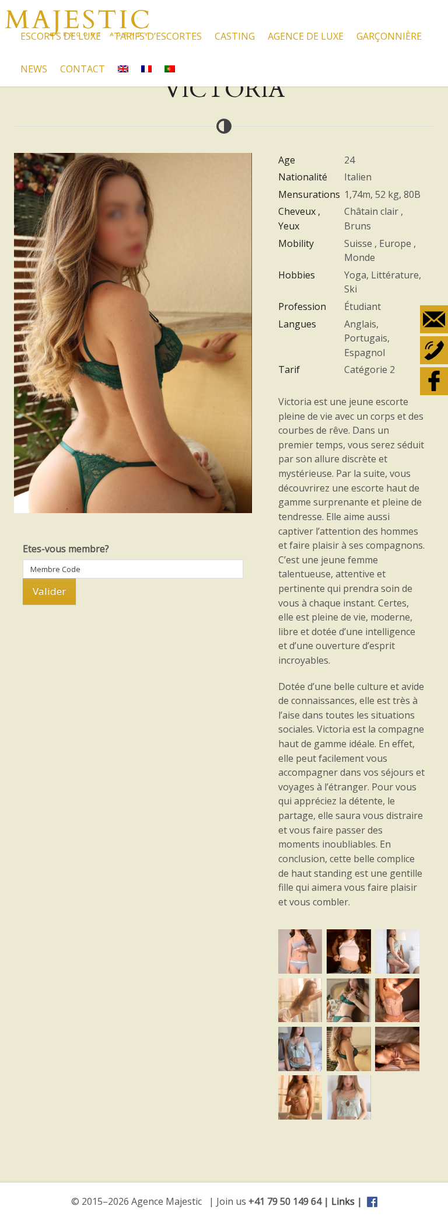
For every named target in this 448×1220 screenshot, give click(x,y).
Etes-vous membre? (66, 548)
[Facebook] (434, 381)
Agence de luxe (306, 36)
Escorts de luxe (60, 36)
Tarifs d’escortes (158, 36)
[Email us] (434, 319)
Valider (49, 591)
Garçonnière (389, 36)
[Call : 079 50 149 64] (434, 350)
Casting (235, 36)
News (33, 68)
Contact (82, 68)
